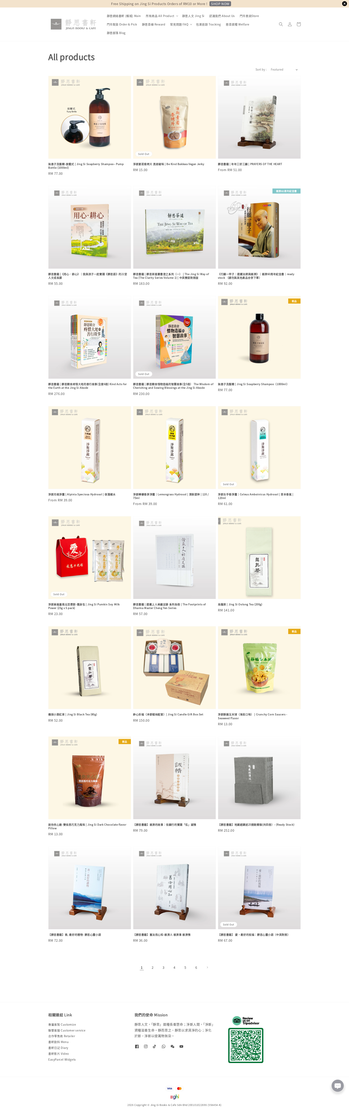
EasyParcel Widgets (62, 1059)
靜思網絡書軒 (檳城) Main (124, 16)
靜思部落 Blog (116, 33)
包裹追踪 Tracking (208, 24)
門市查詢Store (249, 16)
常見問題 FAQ (179, 24)
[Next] (207, 967)
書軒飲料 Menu (58, 1042)
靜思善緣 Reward (153, 24)
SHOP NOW (220, 3)
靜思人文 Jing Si (193, 16)
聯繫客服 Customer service (67, 1030)
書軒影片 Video (58, 1054)
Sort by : (261, 69)
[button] (280, 24)
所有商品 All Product (160, 16)
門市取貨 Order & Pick (122, 24)
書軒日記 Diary (58, 1048)
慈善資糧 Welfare (237, 24)
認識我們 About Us (222, 16)
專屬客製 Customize (62, 1024)
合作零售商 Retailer (61, 1036)
